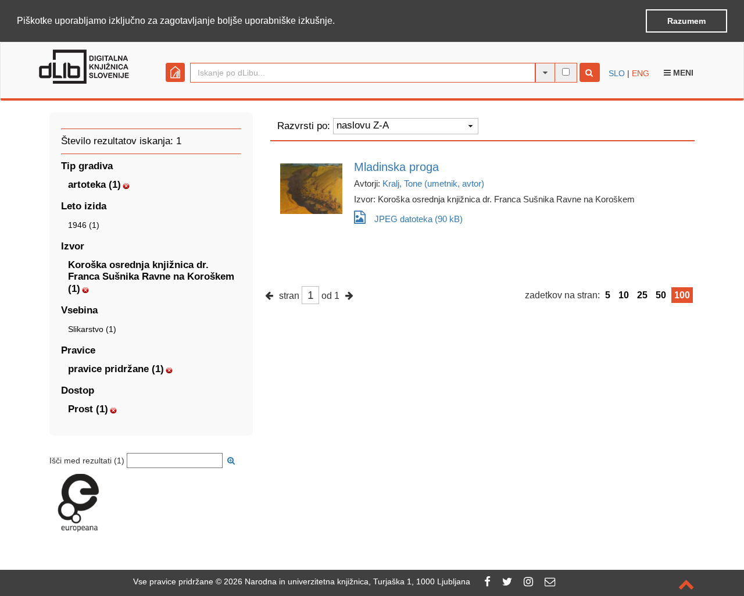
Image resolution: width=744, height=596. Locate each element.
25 (642, 295)
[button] (339, 21)
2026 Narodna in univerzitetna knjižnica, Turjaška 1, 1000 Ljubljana (347, 581)
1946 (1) (83, 225)
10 (623, 295)
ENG (640, 73)
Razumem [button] (686, 21)
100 (682, 295)
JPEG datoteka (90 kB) (418, 219)
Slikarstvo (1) (92, 329)
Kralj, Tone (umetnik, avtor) (433, 183)
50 (661, 295)
